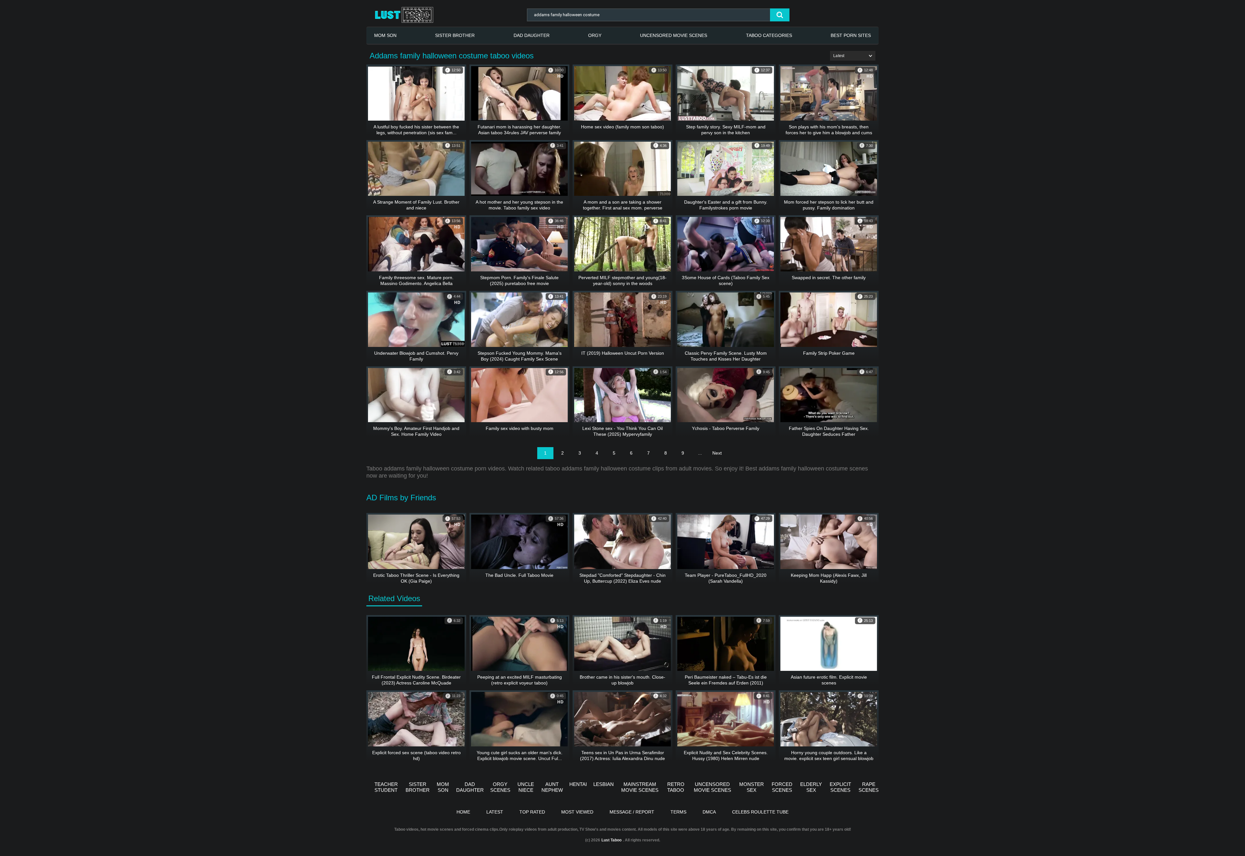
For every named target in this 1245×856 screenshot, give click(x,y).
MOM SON (385, 35)
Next (717, 453)
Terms (678, 811)
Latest (494, 811)
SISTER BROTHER (455, 35)
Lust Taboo (611, 840)
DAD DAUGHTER (532, 35)
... (700, 453)
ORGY (594, 35)
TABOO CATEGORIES (769, 35)
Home (463, 811)
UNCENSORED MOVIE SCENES (673, 35)
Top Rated (532, 811)
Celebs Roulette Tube (760, 811)
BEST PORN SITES (851, 35)
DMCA (709, 811)
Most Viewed (577, 811)
